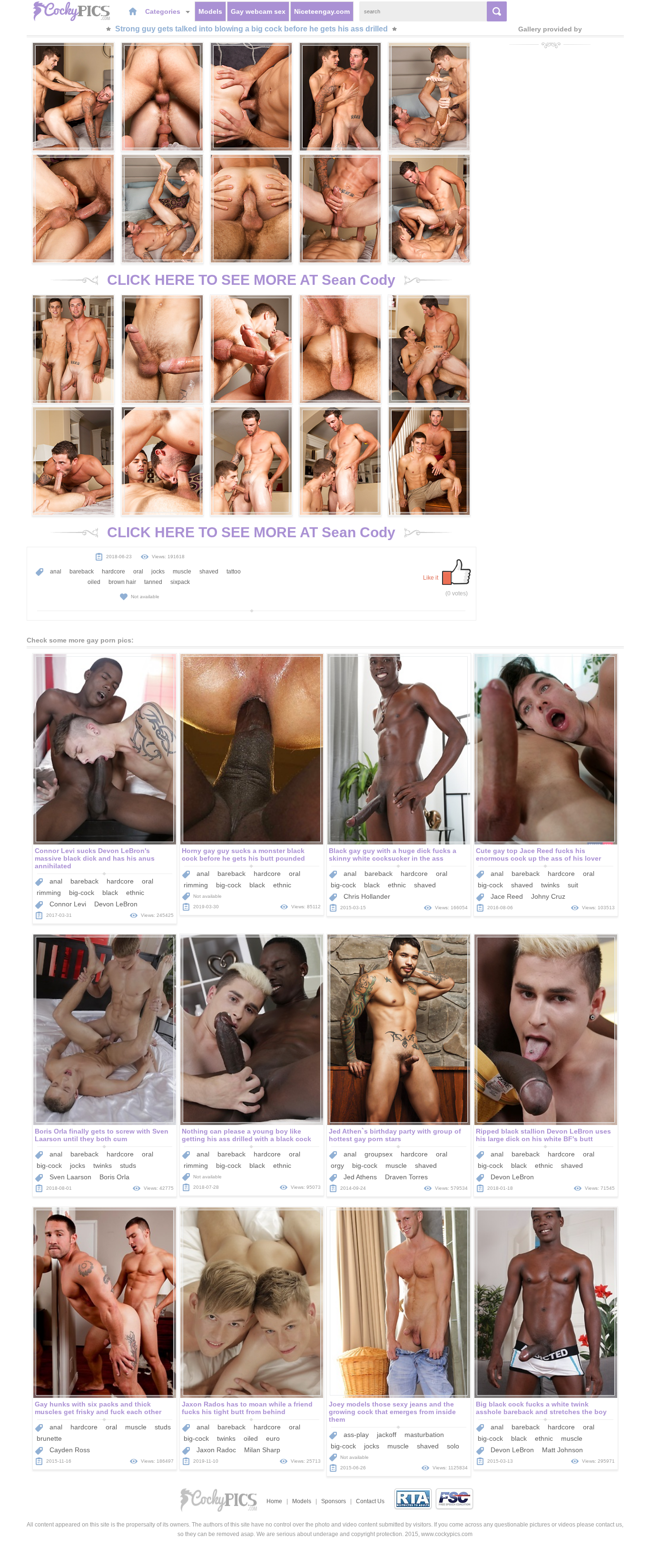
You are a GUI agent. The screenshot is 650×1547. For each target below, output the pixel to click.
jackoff (386, 1434)
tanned (153, 582)
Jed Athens (360, 1177)
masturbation (424, 1434)
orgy (337, 1165)
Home (274, 1501)
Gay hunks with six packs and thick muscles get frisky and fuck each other (98, 1408)
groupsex (378, 1154)
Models (210, 11)
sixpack (180, 582)
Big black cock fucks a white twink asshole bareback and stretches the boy (541, 1408)
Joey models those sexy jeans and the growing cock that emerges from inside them (392, 1411)
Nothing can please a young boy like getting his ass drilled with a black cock (246, 1135)
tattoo (234, 571)
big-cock (81, 892)
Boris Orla (114, 1177)
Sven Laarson (70, 1177)
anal (55, 571)
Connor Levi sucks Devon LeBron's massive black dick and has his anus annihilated (95, 858)
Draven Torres (406, 1177)
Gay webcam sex (258, 11)
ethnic (135, 892)
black (110, 892)
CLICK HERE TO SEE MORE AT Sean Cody (251, 280)
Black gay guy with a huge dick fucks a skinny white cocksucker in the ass (392, 854)
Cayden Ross (69, 1450)
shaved (208, 571)
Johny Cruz (548, 896)
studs (128, 1165)
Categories (163, 11)
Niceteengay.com (322, 11)
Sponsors (333, 1501)
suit (573, 885)
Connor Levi (67, 904)
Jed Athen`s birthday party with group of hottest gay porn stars (395, 1135)
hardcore (113, 571)
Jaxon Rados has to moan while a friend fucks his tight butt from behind (247, 1408)
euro (273, 1438)
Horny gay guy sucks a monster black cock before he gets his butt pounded (243, 854)
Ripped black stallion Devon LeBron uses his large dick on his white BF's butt (543, 1135)
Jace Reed (507, 896)
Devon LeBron (116, 904)
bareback (81, 571)
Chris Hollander (367, 896)
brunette (49, 1438)
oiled (94, 582)
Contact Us (370, 1501)
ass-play (356, 1434)
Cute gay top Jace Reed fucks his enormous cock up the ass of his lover (538, 854)
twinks (550, 885)
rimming (49, 892)
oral (138, 571)
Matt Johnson (562, 1450)
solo (453, 1446)
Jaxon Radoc (216, 1450)
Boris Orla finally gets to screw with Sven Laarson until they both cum (101, 1135)
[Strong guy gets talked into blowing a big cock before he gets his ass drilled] (73, 97)
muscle (182, 571)
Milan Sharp (262, 1450)
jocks (158, 571)
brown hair (122, 582)
